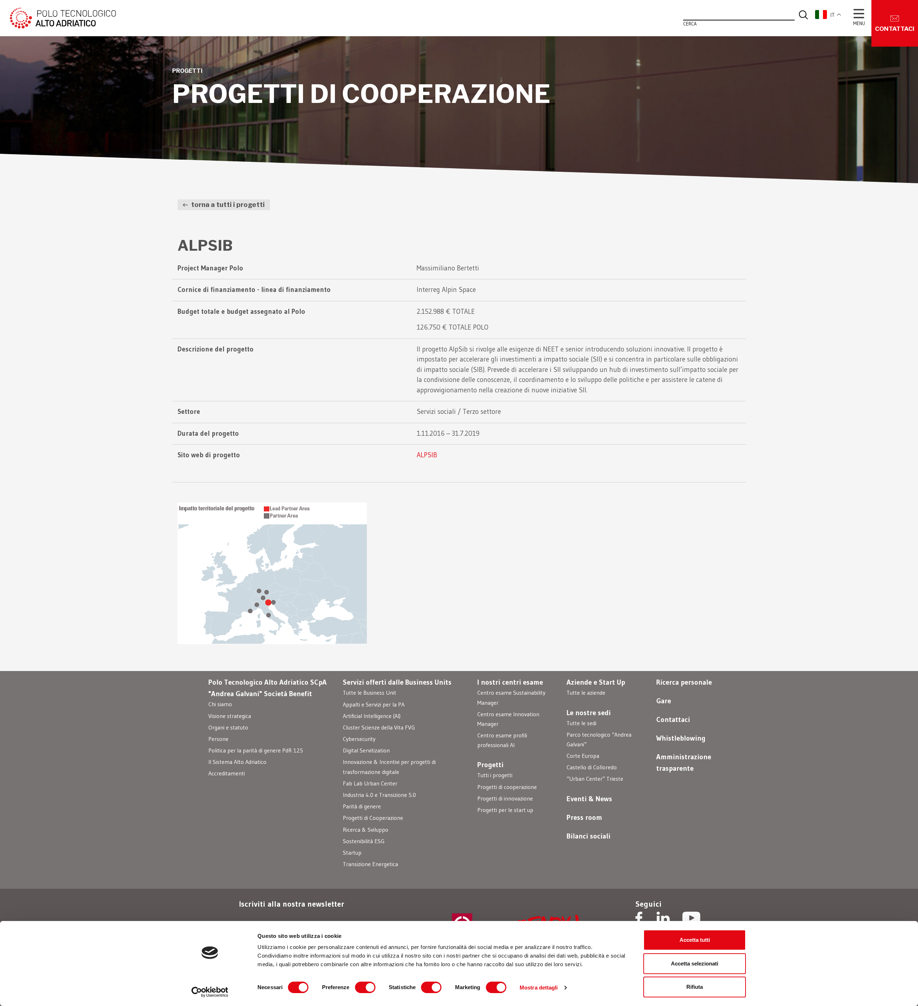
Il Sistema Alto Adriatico (237, 761)
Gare (663, 700)
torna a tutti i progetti (227, 204)
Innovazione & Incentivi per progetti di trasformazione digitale (389, 766)
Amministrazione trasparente (683, 762)
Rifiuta (694, 987)
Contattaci (673, 719)
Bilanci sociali (588, 836)
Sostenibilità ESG (363, 841)
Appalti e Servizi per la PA (373, 704)
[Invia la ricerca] (803, 14)
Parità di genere (362, 806)
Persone (218, 738)
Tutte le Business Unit (369, 692)
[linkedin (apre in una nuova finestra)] (663, 919)
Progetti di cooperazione (507, 786)
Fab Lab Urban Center (370, 783)
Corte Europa (583, 755)
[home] (62, 17)
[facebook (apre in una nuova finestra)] (638, 919)
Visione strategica (229, 715)
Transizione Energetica (370, 864)
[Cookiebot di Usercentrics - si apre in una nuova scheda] (210, 992)
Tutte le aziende (586, 692)
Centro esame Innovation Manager (508, 718)
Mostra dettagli (539, 987)
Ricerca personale (684, 682)
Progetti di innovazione (505, 798)
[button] (832, 14)
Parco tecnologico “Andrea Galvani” (599, 739)
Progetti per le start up (505, 809)
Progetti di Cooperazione (373, 817)
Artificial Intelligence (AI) (372, 715)
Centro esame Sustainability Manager (511, 697)
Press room (584, 817)
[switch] (365, 987)
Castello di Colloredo (592, 767)
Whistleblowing (680, 738)
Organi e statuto (228, 727)
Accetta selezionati (694, 963)
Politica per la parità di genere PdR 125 (255, 750)
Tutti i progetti (494, 775)
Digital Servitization (366, 750)
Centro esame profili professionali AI (502, 740)
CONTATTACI (894, 28)
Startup (352, 852)
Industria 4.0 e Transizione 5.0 (379, 794)
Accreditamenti (226, 773)
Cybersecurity (359, 738)
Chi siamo (220, 704)
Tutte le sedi (581, 723)
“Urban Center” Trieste (595, 778)
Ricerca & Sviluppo (365, 829)
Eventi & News (589, 798)
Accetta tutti (695, 940)
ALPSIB (427, 455)
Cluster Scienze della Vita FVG (379, 727)
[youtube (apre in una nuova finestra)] (691, 919)
